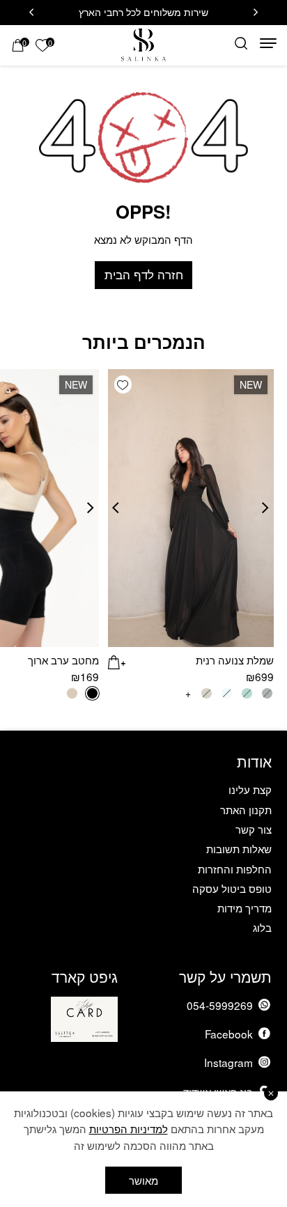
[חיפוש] (241, 43)
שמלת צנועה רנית (235, 659)
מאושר (143, 1179)
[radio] (92, 693)
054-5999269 (220, 1005)
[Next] (31, 12)
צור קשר (253, 828)
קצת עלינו (250, 789)
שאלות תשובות (239, 848)
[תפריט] (268, 43)
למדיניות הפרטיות (128, 1128)
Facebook (229, 1033)
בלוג (262, 927)
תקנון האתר (246, 809)
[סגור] (271, 1093)
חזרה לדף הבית (143, 274)
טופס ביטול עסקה (232, 888)
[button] (123, 384)
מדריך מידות (244, 907)
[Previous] (256, 12)
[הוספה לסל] (117, 660)
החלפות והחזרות (235, 868)
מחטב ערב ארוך (63, 659)
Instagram (228, 1062)
